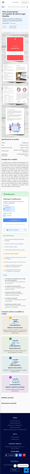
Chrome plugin (15, 437)
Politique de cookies (15, 427)
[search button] (27, 7)
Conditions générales (15, 423)
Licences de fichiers (15, 421)
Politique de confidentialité (15, 425)
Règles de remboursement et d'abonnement (15, 429)
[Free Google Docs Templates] (3, 6)
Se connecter (15, 2)
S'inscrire (24, 2)
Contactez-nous (15, 439)
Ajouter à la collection (13, 230)
